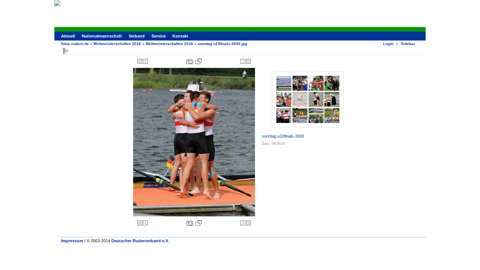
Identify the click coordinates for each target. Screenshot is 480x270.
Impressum (72, 240)
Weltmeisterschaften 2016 (117, 44)
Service (159, 36)
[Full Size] (198, 61)
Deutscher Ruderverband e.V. (140, 240)
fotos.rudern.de (75, 44)
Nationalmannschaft (102, 36)
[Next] (243, 61)
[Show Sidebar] (66, 51)
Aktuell (68, 36)
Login (388, 44)
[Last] (248, 61)
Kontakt (180, 36)
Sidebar (408, 44)
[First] (139, 61)
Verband (137, 36)
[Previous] (145, 61)
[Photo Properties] (189, 61)
